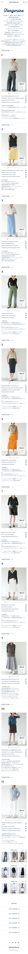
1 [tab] (9, 93)
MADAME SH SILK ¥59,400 (7, 313)
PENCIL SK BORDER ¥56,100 (7, 243)
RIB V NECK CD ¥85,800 (6, 606)
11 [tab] (20, 602)
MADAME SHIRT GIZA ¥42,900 (8, 604)
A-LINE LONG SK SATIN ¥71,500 (8, 174)
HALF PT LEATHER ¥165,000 (7, 534)
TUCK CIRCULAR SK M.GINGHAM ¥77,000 (10, 681)
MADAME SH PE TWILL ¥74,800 (8, 532)
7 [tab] (18, 93)
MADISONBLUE (14, 947)
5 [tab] (15, 93)
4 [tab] (13, 93)
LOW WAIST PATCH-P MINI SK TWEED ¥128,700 (12, 752)
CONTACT (9, 942)
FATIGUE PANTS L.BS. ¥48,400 (8, 315)
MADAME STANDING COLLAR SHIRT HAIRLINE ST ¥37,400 (12, 823)
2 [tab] (10, 93)
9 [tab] (20, 168)
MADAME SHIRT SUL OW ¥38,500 (8, 460)
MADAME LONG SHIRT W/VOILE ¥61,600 (10, 679)
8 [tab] (19, 93)
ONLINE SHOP (18, 942)
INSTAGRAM (12, 942)
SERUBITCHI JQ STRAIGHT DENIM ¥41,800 (10, 828)
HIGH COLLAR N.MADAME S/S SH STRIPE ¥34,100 (12, 170)
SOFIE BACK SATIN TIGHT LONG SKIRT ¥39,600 (12, 387)
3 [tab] (12, 93)
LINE (15, 942)
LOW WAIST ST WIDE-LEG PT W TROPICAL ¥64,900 (12, 98)
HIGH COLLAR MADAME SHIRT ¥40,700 (10, 96)
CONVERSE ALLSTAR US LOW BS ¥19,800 (10, 102)
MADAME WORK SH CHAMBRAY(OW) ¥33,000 (11, 750)
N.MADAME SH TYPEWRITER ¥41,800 (9, 241)
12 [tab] (21, 602)
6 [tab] (16, 93)
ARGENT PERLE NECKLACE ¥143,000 (9, 245)
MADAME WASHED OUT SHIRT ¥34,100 (10, 385)
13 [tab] (23, 602)
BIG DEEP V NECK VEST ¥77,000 (8, 172)
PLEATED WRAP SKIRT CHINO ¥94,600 (10, 609)
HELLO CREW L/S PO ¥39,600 (7, 826)
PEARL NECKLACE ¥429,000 (7, 100)
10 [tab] (21, 239)
